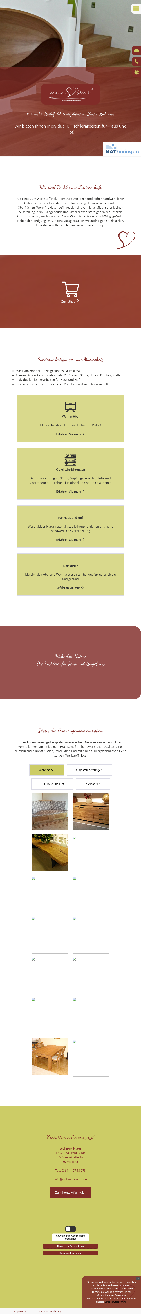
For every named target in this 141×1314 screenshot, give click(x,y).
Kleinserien (93, 784)
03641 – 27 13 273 (74, 1170)
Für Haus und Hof (52, 784)
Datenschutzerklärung (49, 1311)
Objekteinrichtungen (89, 770)
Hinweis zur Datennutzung (70, 1246)
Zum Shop (68, 301)
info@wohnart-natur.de (70, 1179)
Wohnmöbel (47, 770)
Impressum (20, 1311)
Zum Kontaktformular (70, 1193)
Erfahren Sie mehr (69, 434)
